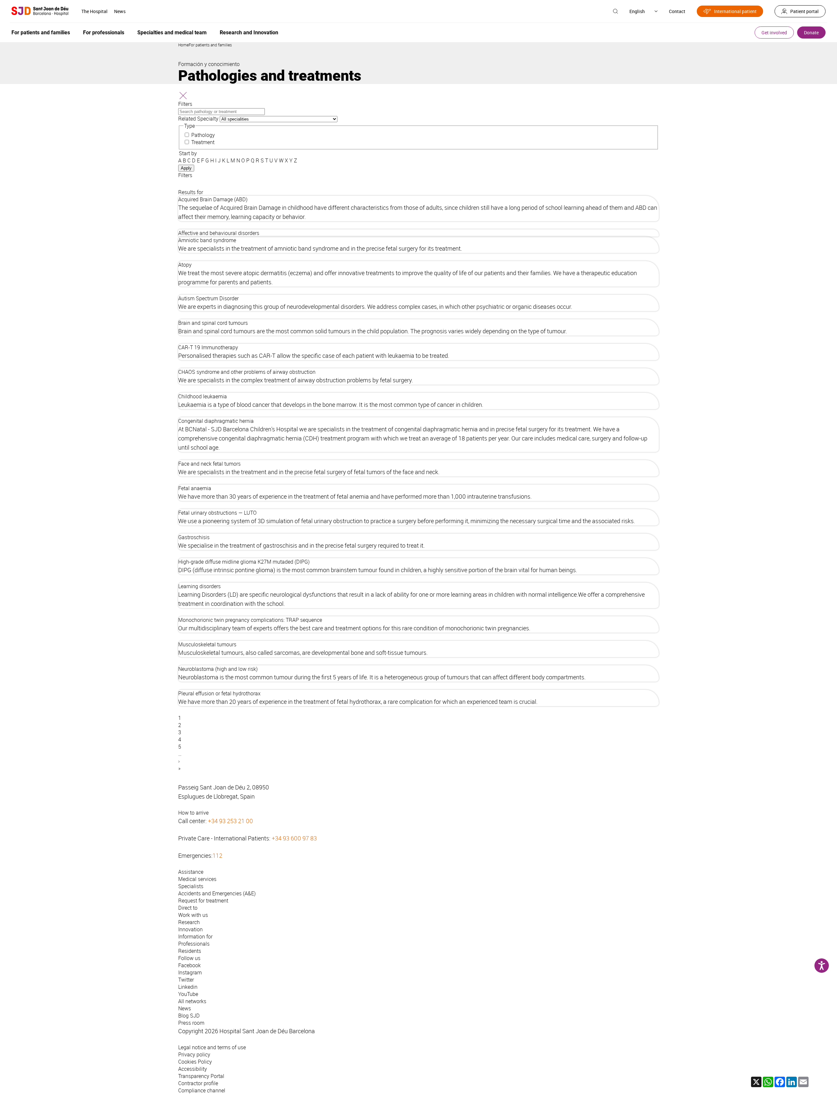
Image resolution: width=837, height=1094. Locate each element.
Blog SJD (189, 1015)
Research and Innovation (249, 32)
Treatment (202, 142)
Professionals (194, 943)
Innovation (190, 929)
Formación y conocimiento (209, 64)
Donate (811, 32)
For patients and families (40, 32)
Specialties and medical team (172, 32)
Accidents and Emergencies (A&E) (217, 893)
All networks (192, 1001)
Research (189, 922)
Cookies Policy (195, 1061)
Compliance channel (201, 1090)
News (120, 11)
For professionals (103, 32)
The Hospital (94, 11)
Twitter (186, 979)
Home (183, 44)
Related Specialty (198, 118)
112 (217, 855)
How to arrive (193, 812)
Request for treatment (203, 900)
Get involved (774, 32)
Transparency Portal (201, 1076)
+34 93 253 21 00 (230, 821)
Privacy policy (194, 1054)
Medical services (197, 879)
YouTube (188, 994)
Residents (189, 950)
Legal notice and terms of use (212, 1047)
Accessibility (192, 1068)
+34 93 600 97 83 (294, 838)
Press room (191, 1022)
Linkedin (187, 986)
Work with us (193, 915)
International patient (735, 11)
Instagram (190, 972)
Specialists (190, 886)
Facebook (189, 965)
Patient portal (804, 11)
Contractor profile (198, 1083)
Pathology (203, 135)
